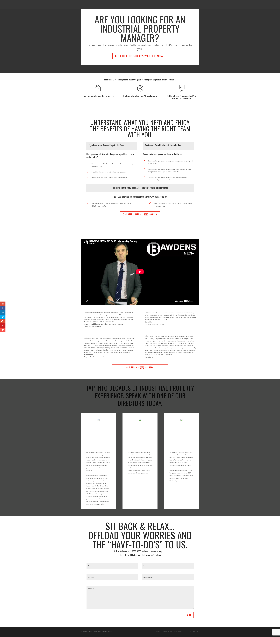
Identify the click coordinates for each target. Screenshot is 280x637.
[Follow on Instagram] (190, 631)
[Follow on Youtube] (197, 631)
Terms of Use (167, 631)
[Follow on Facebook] (187, 631)
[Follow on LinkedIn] (194, 631)
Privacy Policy (179, 631)
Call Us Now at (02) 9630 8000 (139, 367)
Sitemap (158, 631)
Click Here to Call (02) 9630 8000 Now (139, 56)
